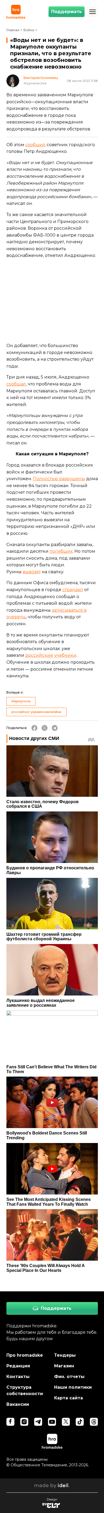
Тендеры (65, 1355)
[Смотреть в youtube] (52, 1422)
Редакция (18, 1365)
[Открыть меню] (92, 11)
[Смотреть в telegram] (38, 1422)
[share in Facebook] (34, 728)
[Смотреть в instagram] (24, 1422)
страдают (72, 589)
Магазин (64, 1365)
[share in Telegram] (55, 728)
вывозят (32, 571)
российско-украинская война (36, 712)
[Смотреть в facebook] (10, 1422)
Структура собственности (24, 1390)
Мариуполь (20, 701)
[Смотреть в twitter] (66, 1422)
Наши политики (73, 1387)
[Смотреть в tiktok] (80, 1422)
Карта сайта (68, 1397)
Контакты (18, 1376)
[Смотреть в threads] (94, 1422)
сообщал (16, 384)
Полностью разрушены (59, 478)
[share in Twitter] (44, 728)
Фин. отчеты (69, 1376)
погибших (61, 551)
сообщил (35, 144)
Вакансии (17, 1404)
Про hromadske (24, 1355)
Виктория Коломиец (40, 78)
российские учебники (51, 655)
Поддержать (66, 11)
